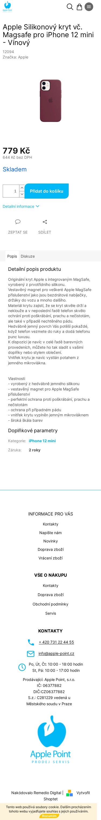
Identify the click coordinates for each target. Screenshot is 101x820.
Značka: (15, 57)
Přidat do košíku (46, 191)
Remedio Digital (47, 792)
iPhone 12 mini (42, 440)
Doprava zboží (51, 549)
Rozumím (49, 816)
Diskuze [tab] (28, 256)
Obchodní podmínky (50, 604)
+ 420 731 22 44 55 (56, 642)
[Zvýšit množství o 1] (22, 188)
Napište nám (50, 532)
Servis (50, 613)
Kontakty (50, 524)
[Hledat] (70, 6)
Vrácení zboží (50, 558)
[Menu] (88, 6)
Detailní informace (18, 206)
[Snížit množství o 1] (22, 194)
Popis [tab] (12, 256)
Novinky (50, 541)
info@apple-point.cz (56, 653)
